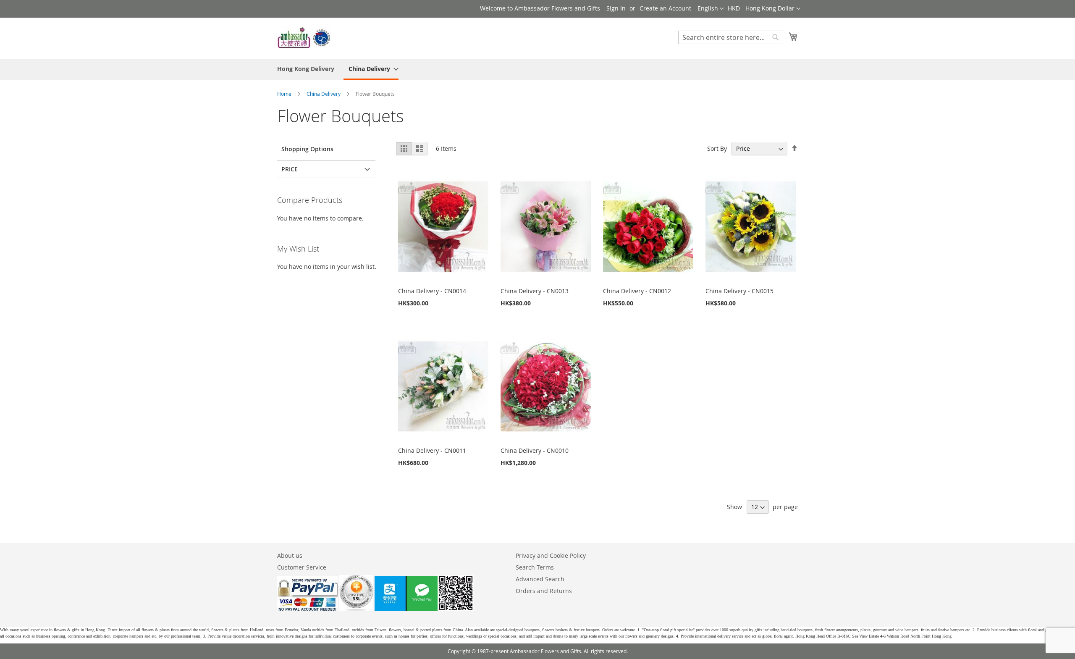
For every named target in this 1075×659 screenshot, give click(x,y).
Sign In (616, 8)
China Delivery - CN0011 (432, 450)
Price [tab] (289, 169)
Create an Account (665, 8)
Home (285, 93)
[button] (764, 8)
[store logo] (304, 37)
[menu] (537, 69)
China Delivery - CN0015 (739, 291)
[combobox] (730, 37)
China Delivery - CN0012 (637, 291)
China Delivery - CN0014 (432, 291)
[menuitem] (305, 69)
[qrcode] (424, 609)
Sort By (717, 148)
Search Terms (535, 567)
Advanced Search (540, 579)
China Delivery (324, 93)
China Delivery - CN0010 (535, 450)
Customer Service (301, 567)
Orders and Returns (544, 591)
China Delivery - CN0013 (535, 291)
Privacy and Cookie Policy (551, 555)
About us (289, 555)
